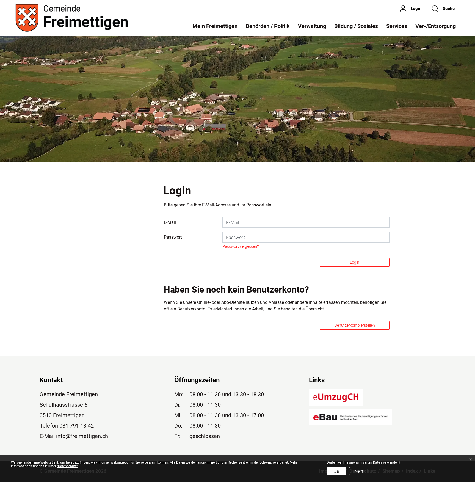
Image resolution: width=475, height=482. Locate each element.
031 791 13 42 (76, 425)
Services (396, 26)
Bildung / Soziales (356, 26)
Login (354, 262)
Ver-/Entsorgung (435, 26)
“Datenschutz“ (67, 466)
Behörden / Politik (268, 26)
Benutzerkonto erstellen (355, 325)
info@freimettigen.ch (82, 436)
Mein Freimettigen (215, 26)
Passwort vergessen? (240, 246)
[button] (443, 8)
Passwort (173, 237)
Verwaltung (312, 26)
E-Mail (170, 222)
